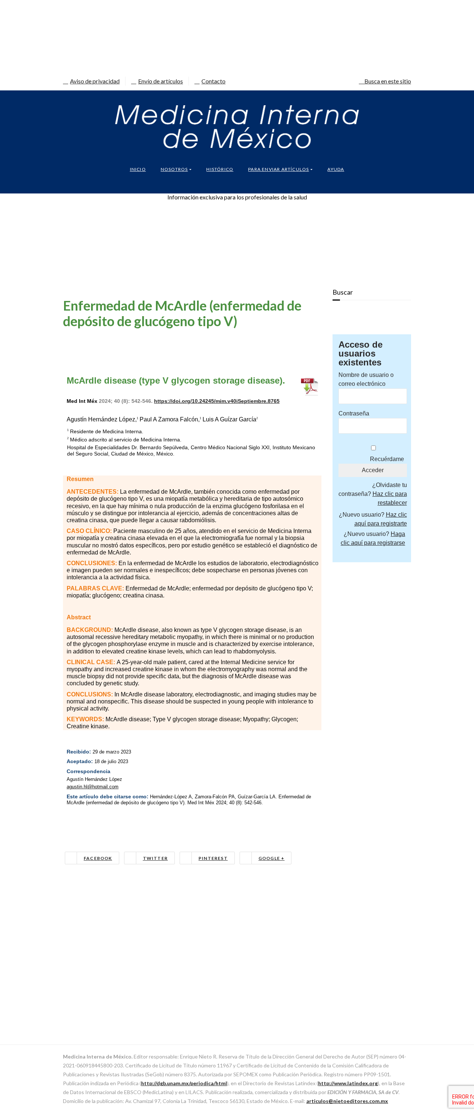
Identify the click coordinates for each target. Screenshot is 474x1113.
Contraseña (353, 413)
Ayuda (335, 169)
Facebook (98, 858)
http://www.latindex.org (348, 1083)
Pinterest (213, 858)
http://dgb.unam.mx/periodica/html (184, 1083)
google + (271, 858)
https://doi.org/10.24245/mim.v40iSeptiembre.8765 (217, 401)
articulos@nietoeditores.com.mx (347, 1101)
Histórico (219, 169)
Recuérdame (387, 459)
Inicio (138, 169)
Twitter (155, 858)
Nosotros (174, 169)
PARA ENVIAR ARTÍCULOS (278, 169)
